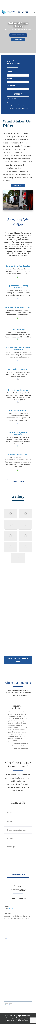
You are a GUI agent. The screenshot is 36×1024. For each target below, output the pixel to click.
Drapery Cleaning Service (18, 307)
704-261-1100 (23, 12)
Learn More (18, 39)
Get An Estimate (18, 35)
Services (7, 989)
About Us (7, 987)
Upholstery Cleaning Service (18, 287)
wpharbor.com (24, 1016)
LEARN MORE (18, 482)
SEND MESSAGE (18, 875)
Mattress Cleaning (18, 410)
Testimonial (8, 991)
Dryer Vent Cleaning (18, 390)
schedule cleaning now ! (18, 659)
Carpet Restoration (18, 455)
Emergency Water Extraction (18, 433)
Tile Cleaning (18, 330)
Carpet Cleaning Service (18, 266)
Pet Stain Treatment (18, 369)
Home (6, 985)
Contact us (8, 994)
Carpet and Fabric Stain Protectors (18, 349)
